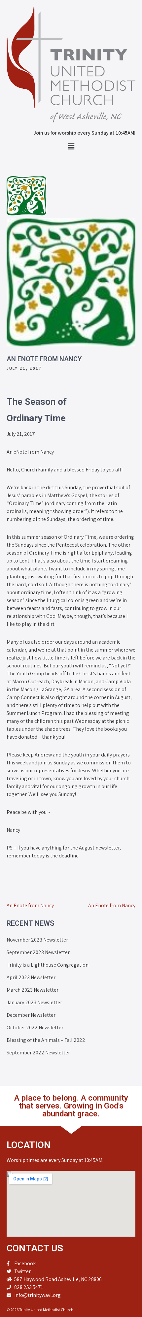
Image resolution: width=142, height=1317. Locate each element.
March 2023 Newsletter (32, 989)
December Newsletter (31, 1015)
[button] (71, 146)
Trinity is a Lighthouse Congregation (48, 964)
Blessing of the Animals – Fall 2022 (46, 1040)
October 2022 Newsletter (35, 1027)
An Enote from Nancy (30, 905)
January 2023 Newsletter (34, 1002)
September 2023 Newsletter (38, 952)
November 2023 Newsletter (37, 939)
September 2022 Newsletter (38, 1052)
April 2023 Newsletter (31, 977)
